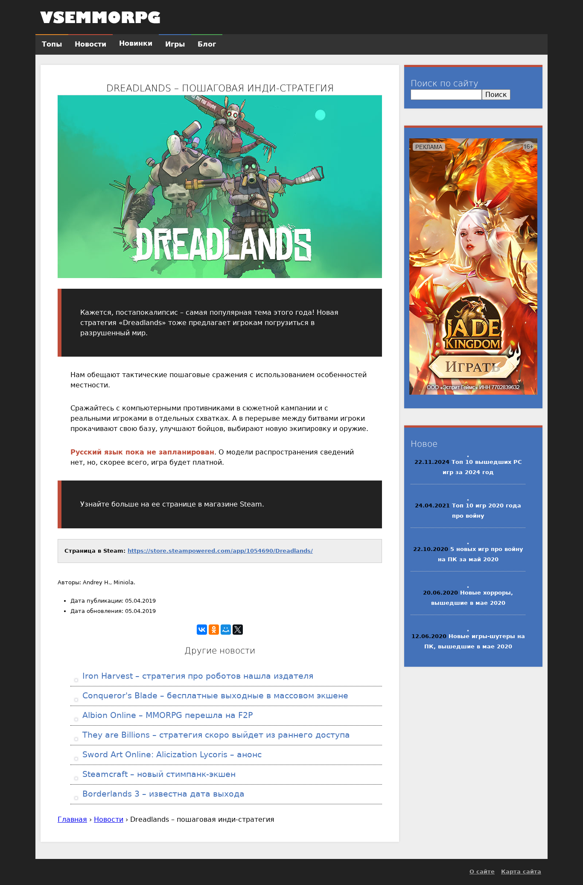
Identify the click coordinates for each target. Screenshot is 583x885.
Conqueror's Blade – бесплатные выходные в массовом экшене (214, 695)
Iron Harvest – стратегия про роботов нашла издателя (196, 676)
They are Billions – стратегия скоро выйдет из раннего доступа (215, 735)
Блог (207, 44)
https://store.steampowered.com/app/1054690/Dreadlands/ (220, 551)
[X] (238, 629)
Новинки (135, 43)
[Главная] (100, 17)
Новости (108, 819)
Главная (72, 819)
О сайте (482, 871)
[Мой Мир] (226, 629)
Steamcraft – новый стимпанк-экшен (158, 774)
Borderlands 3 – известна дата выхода (162, 794)
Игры (175, 44)
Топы (52, 44)
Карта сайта (521, 871)
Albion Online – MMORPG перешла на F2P (166, 715)
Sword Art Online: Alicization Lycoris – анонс (171, 754)
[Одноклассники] (214, 629)
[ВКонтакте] (202, 629)
